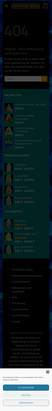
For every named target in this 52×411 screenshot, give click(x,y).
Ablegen (25, 395)
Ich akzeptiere (26, 387)
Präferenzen (26, 402)
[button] (47, 372)
